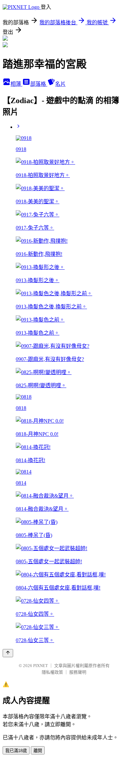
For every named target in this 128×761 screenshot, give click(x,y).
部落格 (38, 84)
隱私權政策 (52, 672)
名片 (60, 84)
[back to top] (8, 653)
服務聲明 (77, 672)
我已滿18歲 (16, 750)
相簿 (16, 84)
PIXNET (40, 665)
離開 (37, 750)
